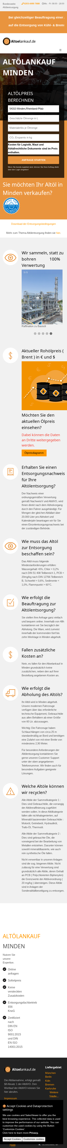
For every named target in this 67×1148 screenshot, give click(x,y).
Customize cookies (34, 1139)
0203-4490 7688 (32, 3)
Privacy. (33, 1133)
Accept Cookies (12, 1139)
